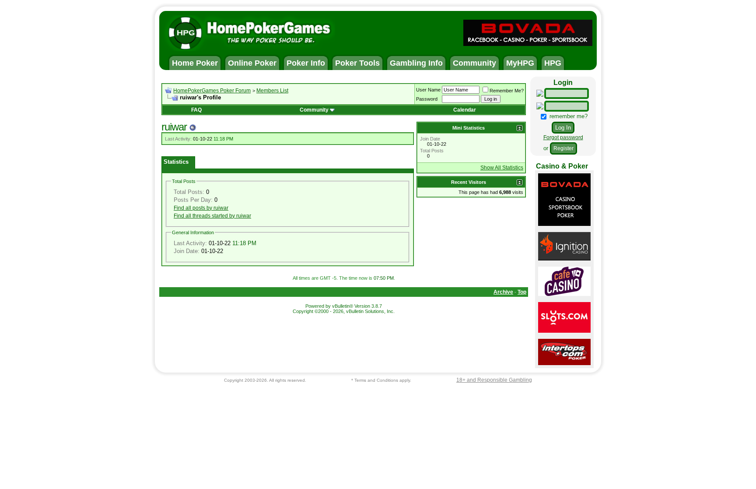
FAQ (196, 110)
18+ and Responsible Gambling (494, 380)
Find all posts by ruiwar (201, 208)
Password (427, 99)
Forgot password (563, 137)
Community (314, 110)
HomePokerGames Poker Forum (212, 91)
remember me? (568, 116)
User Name (428, 89)
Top (522, 292)
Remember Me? (507, 90)
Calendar (464, 110)
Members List (272, 91)
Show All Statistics (501, 168)
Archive (503, 292)
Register (563, 148)
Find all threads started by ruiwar (212, 216)
